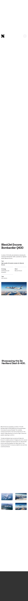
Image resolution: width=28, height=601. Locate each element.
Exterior (5, 278)
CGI (2, 278)
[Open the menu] (25, 36)
